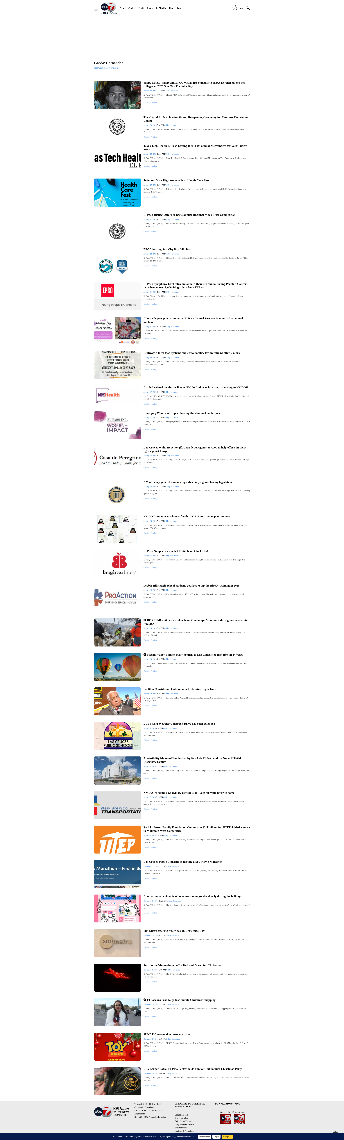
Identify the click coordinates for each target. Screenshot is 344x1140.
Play (171, 8)
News (122, 8)
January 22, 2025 (150, 219)
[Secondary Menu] (97, 8)
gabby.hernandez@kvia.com (106, 68)
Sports (150, 8)
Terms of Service (141, 1104)
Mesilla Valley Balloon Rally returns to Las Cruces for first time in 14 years (195, 654)
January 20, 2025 (150, 358)
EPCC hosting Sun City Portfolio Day (167, 249)
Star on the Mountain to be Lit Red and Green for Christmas (183, 965)
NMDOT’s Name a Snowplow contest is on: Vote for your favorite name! (190, 792)
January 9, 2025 (150, 728)
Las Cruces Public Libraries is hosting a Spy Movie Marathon (183, 861)
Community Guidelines (144, 1107)
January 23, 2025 (150, 125)
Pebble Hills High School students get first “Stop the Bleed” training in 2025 (192, 585)
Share (178, 8)
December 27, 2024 (151, 866)
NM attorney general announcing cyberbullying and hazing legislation (188, 482)
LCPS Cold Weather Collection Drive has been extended (179, 723)
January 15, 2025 (150, 521)
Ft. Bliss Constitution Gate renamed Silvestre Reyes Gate (180, 689)
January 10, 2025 (150, 694)
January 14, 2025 (150, 590)
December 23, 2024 (151, 1004)
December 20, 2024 (151, 1039)
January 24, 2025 (150, 91)
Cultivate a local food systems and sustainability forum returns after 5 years (192, 353)
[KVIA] (108, 8)
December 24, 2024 (151, 935)
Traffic (141, 8)
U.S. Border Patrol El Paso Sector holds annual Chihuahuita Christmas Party (193, 1068)
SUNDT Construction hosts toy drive (167, 1034)
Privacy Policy (156, 1104)
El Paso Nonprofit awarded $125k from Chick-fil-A (176, 551)
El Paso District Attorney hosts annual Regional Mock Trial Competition (189, 214)
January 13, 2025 (150, 659)
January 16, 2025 (150, 456)
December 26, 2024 (151, 901)
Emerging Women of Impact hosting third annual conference (182, 413)
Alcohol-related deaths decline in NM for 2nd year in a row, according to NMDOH (196, 387)
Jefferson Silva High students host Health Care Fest (176, 180)
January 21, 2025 (150, 292)
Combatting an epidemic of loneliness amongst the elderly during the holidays (193, 896)
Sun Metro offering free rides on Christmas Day (174, 930)
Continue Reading (150, 103)
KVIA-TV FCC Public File (146, 1110)
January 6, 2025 (150, 835)
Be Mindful (161, 8)
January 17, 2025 (150, 392)
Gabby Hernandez (171, 91)
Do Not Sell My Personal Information (150, 1117)
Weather (131, 8)
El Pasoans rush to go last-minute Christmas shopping (181, 1000)
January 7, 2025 (150, 797)
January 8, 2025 (150, 766)
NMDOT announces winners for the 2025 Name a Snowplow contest (187, 516)
